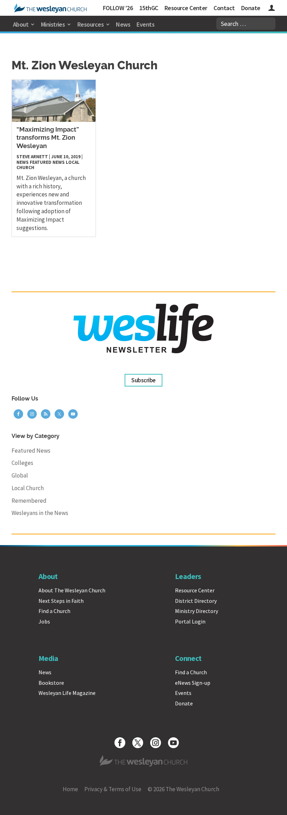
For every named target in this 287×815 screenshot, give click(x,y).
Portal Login (190, 621)
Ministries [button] (53, 24)
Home (70, 789)
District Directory (196, 600)
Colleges (22, 463)
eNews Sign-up (192, 682)
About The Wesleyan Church (71, 590)
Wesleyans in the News (40, 513)
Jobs (44, 621)
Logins (271, 9)
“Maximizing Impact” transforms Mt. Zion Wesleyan (47, 138)
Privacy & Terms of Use (112, 789)
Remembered (29, 500)
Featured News (47, 162)
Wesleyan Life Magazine (67, 692)
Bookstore (51, 682)
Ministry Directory (196, 610)
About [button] (20, 24)
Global (20, 475)
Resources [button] (90, 24)
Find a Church (54, 610)
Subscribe (143, 380)
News (123, 24)
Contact (224, 8)
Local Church (28, 488)
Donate (250, 8)
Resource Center (185, 8)
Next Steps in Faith (61, 600)
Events (145, 24)
